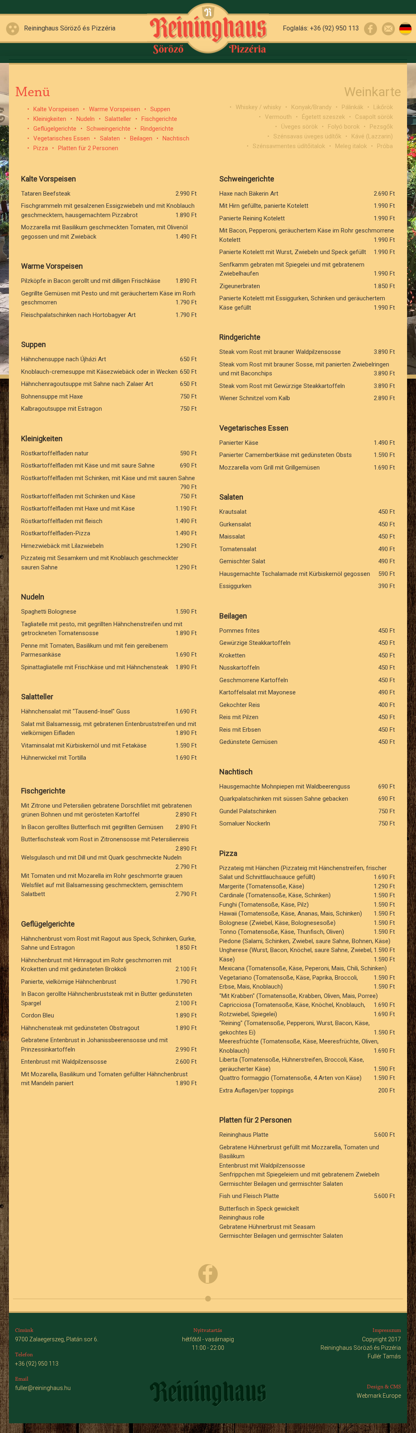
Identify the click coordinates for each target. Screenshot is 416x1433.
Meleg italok (351, 146)
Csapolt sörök (374, 117)
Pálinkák (352, 107)
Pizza (40, 148)
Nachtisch (175, 138)
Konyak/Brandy (311, 107)
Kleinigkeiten (49, 119)
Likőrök (383, 107)
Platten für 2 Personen (88, 148)
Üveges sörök (299, 126)
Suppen (160, 109)
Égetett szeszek (323, 117)
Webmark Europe (379, 1395)
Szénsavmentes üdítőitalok (289, 146)
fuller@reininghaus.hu (43, 1388)
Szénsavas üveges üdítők (307, 136)
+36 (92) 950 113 (334, 28)
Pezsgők (381, 126)
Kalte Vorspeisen (56, 109)
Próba (385, 146)
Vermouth (278, 117)
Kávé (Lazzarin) (372, 136)
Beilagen (141, 138)
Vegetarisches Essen (61, 138)
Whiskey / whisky (258, 107)
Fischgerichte (159, 119)
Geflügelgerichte (54, 128)
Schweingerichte (108, 128)
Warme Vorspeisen (114, 109)
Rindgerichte (157, 128)
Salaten (110, 138)
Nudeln (85, 119)
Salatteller (118, 119)
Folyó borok (344, 126)
